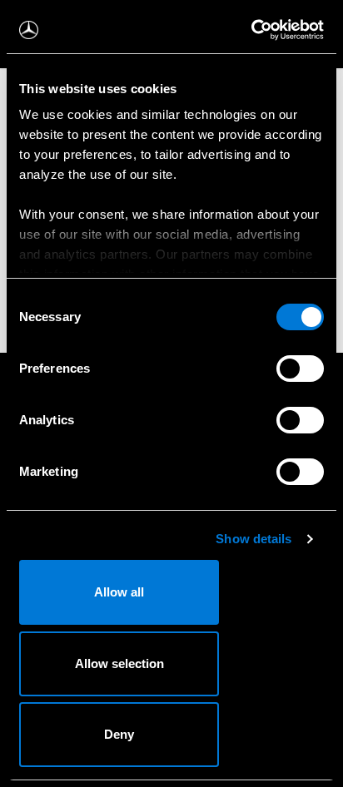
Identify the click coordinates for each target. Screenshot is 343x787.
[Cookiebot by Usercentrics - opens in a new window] (251, 30)
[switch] (300, 368)
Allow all (119, 592)
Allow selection (119, 663)
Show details (253, 539)
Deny (119, 734)
